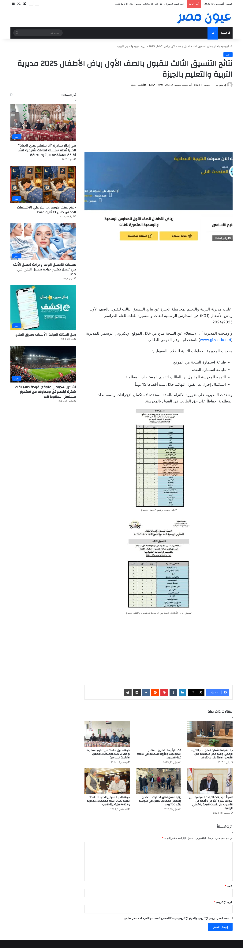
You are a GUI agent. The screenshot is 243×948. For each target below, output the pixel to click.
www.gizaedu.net (215, 339)
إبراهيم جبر (220, 84)
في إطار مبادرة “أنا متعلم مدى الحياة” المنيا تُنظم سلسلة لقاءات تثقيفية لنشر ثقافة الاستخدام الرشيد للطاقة (46, 150)
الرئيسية (225, 32)
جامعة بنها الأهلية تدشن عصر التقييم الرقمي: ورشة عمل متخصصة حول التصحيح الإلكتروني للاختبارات (212, 754)
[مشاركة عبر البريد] (137, 692)
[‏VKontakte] (146, 692)
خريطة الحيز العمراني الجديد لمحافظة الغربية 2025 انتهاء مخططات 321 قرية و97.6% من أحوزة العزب (108, 801)
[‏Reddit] (155, 692)
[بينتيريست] (164, 692)
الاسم (229, 885)
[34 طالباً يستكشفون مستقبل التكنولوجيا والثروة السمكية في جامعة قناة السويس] (158, 734)
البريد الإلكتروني (223, 902)
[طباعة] (128, 692)
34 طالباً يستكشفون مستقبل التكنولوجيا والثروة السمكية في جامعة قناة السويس (159, 754)
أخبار (212, 32)
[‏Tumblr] (173, 692)
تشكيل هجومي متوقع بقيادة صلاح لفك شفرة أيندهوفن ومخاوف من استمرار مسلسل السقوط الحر (45, 392)
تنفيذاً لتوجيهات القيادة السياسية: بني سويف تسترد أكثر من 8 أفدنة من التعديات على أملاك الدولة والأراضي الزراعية (211, 803)
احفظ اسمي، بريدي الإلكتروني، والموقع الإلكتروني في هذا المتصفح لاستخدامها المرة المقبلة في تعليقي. (176, 918)
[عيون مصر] (204, 17)
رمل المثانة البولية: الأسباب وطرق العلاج (46, 334)
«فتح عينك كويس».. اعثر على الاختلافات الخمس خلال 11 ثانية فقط (46, 209)
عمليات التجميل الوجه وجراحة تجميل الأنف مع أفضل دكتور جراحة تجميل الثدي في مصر (139, 3)
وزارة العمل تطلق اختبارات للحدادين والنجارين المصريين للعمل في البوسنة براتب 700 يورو (160, 801)
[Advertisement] (158, 119)
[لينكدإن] (182, 692)
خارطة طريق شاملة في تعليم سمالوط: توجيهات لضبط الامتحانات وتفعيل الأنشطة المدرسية (108, 754)
